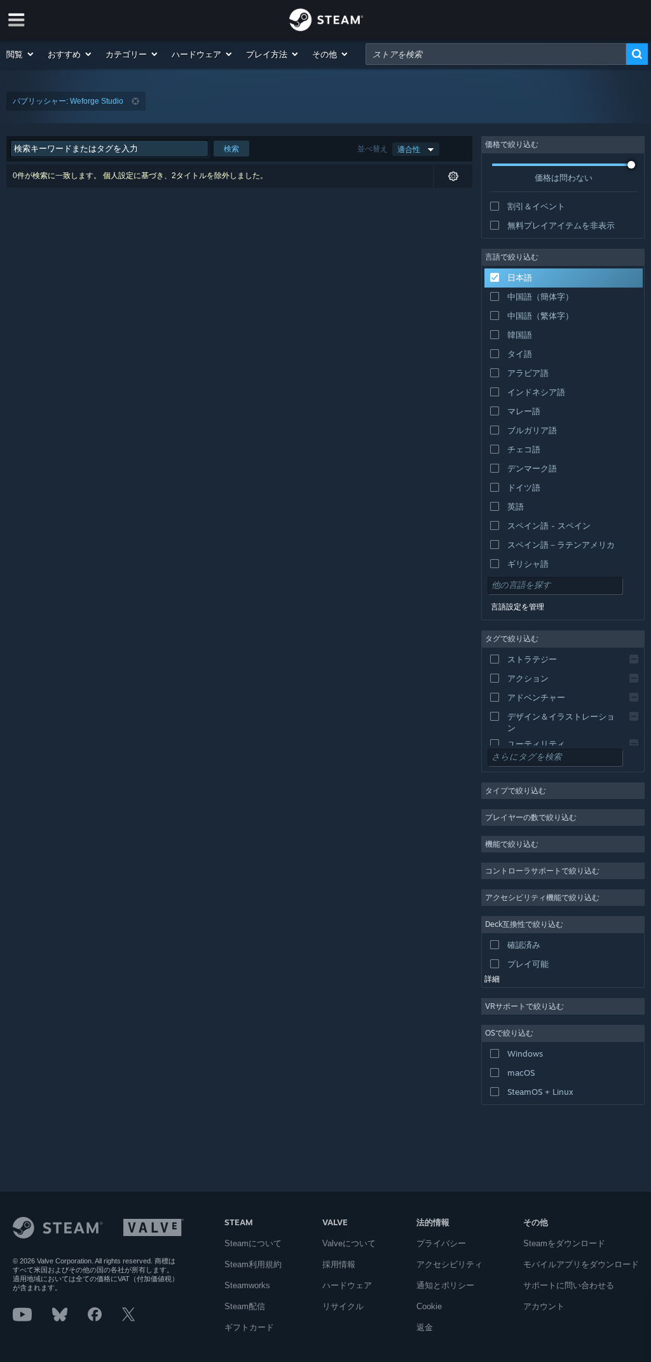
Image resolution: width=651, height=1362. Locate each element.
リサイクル (343, 1306)
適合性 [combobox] (408, 149)
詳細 (492, 979)
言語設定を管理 (517, 606)
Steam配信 (244, 1306)
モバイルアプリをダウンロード (581, 1264)
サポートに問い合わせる (568, 1285)
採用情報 (338, 1264)
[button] (20, 54)
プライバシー (441, 1243)
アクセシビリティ (449, 1264)
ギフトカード (249, 1327)
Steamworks (247, 1285)
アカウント (544, 1306)
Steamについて (253, 1243)
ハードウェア (347, 1285)
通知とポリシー (445, 1285)
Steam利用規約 (253, 1264)
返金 (424, 1327)
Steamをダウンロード (564, 1243)
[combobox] (496, 54)
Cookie (429, 1306)
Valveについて (349, 1243)
